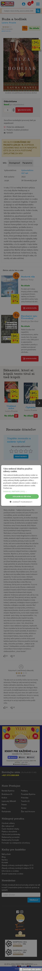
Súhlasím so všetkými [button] (22, 496)
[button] (21, 491)
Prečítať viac (7, 488)
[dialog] (21, 485)
